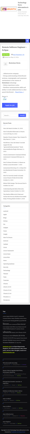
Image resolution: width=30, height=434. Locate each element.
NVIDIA (4, 328)
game (5, 320)
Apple (5, 214)
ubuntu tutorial (16, 340)
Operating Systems (8, 264)
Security (5, 267)
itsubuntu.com (7, 346)
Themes (5, 273)
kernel (24, 320)
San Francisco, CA (18, 54)
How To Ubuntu (7, 237)
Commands (5, 318)
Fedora (24, 318)
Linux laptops (6, 326)
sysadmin (18, 328)
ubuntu (7, 332)
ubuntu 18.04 (7, 287)
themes (22, 328)
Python (8, 329)
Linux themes (18, 326)
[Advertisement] (15, 26)
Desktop (17, 318)
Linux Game (6, 254)
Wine (18, 342)
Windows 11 (7, 297)
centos (12, 316)
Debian (5, 221)
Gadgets (5, 227)
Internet (5, 241)
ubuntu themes (8, 340)
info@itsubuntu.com (8, 352)
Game (5, 231)
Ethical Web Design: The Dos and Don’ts (14, 183)
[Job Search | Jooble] (4, 100)
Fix (4, 224)
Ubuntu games (17, 338)
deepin (13, 318)
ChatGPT (16, 316)
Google (5, 234)
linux (6, 323)
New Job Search (8, 128)
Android (5, 211)
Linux (5, 247)
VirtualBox (22, 340)
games (8, 320)
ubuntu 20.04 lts (19, 335)
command (21, 316)
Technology (6, 270)
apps (8, 316)
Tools (4, 277)
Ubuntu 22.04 (7, 293)
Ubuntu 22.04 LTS (8, 338)
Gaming (12, 320)
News (5, 260)
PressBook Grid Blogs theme (18, 432)
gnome (17, 320)
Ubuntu (5, 283)
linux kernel (21, 324)
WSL (20, 342)
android (5, 316)
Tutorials (6, 280)
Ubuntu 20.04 (7, 290)
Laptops (5, 244)
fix (3, 320)
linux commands (13, 324)
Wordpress (6, 300)
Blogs (4, 218)
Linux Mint (6, 257)
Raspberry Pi (13, 328)
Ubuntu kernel (23, 338)
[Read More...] (19, 92)
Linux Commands (8, 250)
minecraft (24, 326)
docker (21, 318)
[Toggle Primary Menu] (27, 41)
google (20, 320)
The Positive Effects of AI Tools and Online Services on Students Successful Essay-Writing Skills (14, 196)
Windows (5, 342)
